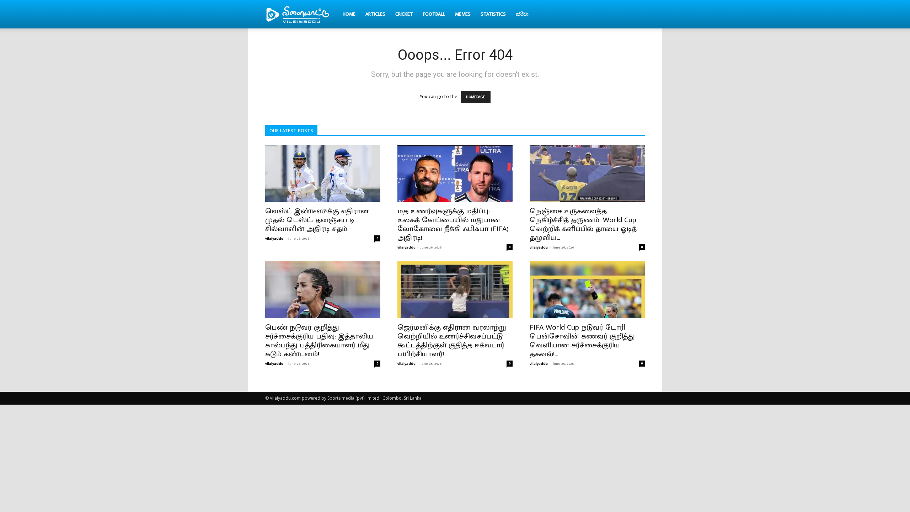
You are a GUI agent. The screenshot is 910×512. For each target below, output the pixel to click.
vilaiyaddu (274, 238)
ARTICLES (375, 14)
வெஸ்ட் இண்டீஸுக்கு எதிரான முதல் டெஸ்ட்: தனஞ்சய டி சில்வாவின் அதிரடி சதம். (317, 220)
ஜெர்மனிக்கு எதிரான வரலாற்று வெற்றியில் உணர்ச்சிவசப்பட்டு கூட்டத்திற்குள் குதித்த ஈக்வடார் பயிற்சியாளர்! (451, 340)
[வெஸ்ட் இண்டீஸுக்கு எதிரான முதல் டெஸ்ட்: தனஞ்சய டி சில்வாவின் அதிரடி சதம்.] (322, 173)
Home (349, 14)
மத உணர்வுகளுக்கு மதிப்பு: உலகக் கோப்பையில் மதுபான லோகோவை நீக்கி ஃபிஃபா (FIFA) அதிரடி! (453, 224)
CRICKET (404, 14)
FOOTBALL (434, 14)
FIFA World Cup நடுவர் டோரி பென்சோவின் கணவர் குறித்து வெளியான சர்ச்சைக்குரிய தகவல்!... (582, 340)
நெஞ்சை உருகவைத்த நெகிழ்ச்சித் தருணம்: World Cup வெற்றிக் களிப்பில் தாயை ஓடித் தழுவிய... (583, 224)
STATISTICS (493, 14)
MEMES (463, 14)
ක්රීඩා (522, 14)
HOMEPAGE (475, 97)
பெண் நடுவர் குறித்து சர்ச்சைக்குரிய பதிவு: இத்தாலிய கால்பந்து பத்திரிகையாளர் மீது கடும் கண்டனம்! (319, 340)
